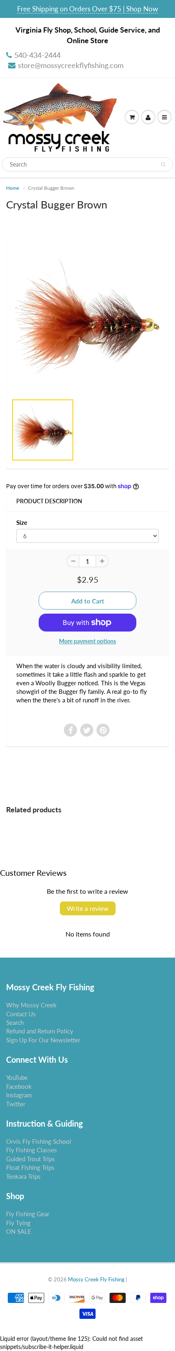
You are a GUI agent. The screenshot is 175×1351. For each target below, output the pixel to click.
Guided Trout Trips (30, 1158)
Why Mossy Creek (31, 1005)
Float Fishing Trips (30, 1167)
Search (15, 1022)
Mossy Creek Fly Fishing (96, 1279)
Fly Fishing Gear (27, 1213)
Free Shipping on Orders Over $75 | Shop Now (87, 8)
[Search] (163, 164)
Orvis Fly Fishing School (38, 1141)
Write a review (88, 908)
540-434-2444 (37, 54)
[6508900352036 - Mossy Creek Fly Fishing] (87, 318)
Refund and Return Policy (39, 1031)
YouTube (17, 1077)
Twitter (15, 1104)
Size (21, 522)
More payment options (87, 641)
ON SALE (18, 1231)
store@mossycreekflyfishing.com (71, 65)
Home (12, 188)
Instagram (19, 1095)
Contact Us (21, 1014)
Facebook (19, 1086)
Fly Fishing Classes (31, 1150)
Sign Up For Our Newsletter (43, 1040)
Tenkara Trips (23, 1176)
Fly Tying (18, 1222)
